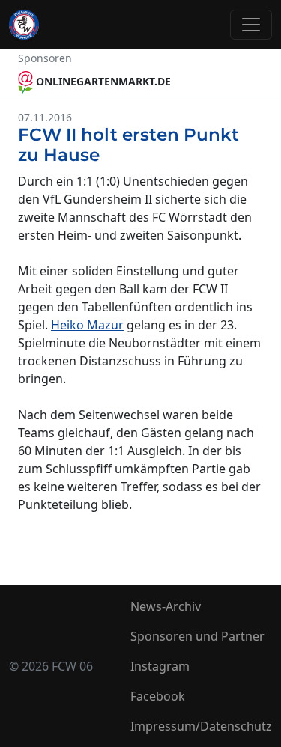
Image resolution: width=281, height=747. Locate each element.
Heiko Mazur (87, 325)
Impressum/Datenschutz (201, 726)
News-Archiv (165, 606)
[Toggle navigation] (251, 25)
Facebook (157, 696)
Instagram (160, 666)
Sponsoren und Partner (197, 636)
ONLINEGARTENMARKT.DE (102, 81)
